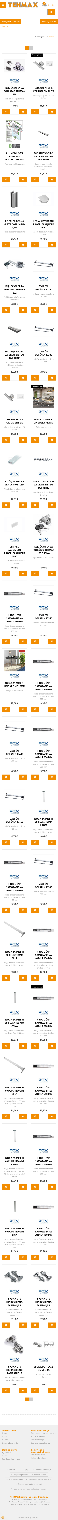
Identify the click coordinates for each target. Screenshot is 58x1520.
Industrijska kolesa (38, 1458)
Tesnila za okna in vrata (11, 1459)
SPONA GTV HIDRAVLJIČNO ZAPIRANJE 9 (43, 1302)
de (53, 5)
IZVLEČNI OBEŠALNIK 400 (14, 752)
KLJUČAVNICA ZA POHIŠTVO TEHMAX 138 (14, 91)
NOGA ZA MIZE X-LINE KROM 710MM (14, 684)
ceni (45, 37)
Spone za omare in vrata (40, 1443)
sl (48, 5)
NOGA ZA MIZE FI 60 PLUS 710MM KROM (43, 822)
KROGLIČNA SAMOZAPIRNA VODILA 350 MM (43, 754)
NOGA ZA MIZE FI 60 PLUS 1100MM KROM (14, 1161)
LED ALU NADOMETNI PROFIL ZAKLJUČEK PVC (14, 551)
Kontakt (5, 1436)
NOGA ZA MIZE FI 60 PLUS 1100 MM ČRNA (14, 1023)
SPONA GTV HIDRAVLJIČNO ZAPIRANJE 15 (14, 1370)
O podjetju (25, 1469)
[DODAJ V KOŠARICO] (23, 111)
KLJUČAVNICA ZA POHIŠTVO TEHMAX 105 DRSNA (43, 550)
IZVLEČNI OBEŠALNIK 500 (43, 885)
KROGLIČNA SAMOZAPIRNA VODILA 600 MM (43, 1161)
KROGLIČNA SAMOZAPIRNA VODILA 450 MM (43, 955)
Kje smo (5, 1439)
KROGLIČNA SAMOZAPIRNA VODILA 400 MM (14, 887)
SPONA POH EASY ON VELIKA (43, 1368)
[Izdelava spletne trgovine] (38, 1517)
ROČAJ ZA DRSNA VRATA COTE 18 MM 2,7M (14, 224)
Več (6, 111)
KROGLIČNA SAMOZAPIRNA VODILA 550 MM (43, 1091)
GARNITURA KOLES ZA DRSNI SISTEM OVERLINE (43, 485)
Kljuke (4, 1456)
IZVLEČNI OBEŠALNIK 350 (43, 617)
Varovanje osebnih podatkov (40, 1479)
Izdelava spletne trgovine (26, 1517)
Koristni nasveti (40, 1474)
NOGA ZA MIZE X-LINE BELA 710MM (43, 421)
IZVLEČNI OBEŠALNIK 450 (14, 820)
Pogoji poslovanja (16, 1479)
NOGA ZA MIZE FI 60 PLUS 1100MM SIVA (14, 1232)
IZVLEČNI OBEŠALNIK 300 (43, 353)
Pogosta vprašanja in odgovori (30, 1484)
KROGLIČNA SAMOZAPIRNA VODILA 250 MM (14, 618)
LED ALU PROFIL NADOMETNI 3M (14, 421)
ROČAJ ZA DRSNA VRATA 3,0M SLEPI (14, 483)
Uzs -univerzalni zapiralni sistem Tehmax (30, 1489)
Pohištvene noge (37, 1439)
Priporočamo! (37, 55)
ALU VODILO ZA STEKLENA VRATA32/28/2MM (14, 156)
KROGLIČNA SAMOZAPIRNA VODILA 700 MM (43, 1232)
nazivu (51, 37)
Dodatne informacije (10, 1443)
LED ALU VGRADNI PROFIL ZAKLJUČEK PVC (43, 224)
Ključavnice (6, 1452)
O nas (4, 1433)
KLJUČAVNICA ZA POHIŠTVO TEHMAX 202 (14, 289)
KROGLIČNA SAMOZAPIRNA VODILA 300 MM (43, 686)
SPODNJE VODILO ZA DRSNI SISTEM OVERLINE (14, 355)
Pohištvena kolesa (38, 1454)
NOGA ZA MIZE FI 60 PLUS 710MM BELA (14, 955)
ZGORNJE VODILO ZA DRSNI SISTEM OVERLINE (43, 156)
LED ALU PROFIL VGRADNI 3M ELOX (43, 89)
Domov (5, 26)
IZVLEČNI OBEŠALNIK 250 (43, 288)
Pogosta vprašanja (21, 1474)
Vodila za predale (38, 1436)
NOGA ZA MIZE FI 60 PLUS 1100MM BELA (14, 1091)
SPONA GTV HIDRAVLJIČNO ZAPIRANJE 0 (14, 1302)
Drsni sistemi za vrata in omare (43, 1433)
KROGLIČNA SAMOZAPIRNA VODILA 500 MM (43, 1023)
